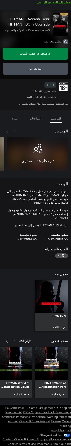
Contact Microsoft (14, 439)
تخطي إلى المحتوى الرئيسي (54, 2)
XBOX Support (32, 412)
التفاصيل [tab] (56, 118)
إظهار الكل (25, 341)
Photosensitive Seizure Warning (37, 417)
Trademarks (44, 444)
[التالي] (7, 131)
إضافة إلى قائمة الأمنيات (33, 53)
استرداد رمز (35, 68)
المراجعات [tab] (35, 118)
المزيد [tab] (15, 118)
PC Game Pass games (39, 408)
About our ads (61, 444)
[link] (51, 305)
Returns (56, 421)
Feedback (48, 412)
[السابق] (14, 131)
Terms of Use (27, 444)
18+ (52, 85)
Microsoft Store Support (34, 421)
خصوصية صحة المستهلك (55, 439)
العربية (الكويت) (61, 430)
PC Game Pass (14, 408)
